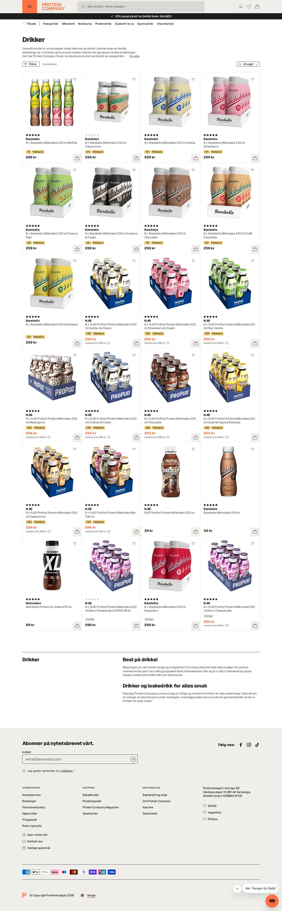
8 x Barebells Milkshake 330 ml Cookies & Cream (111, 235)
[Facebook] (240, 745)
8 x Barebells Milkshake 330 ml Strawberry (224, 144)
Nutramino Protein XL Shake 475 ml (49, 607)
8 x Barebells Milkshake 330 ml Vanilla (169, 143)
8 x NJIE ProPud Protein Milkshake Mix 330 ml (110, 514)
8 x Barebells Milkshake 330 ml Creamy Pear (52, 235)
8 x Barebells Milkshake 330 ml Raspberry (165, 608)
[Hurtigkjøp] (77, 158)
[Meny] (29, 6)
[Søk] (83, 6)
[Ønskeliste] (248, 6)
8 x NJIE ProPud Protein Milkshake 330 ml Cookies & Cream (110, 420)
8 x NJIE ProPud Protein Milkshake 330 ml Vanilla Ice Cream (110, 326)
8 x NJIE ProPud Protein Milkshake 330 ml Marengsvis (51, 420)
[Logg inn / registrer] (240, 6)
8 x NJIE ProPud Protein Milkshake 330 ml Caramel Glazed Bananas (229, 420)
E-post (26, 752)
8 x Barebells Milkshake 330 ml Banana (52, 324)
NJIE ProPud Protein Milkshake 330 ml (169, 512)
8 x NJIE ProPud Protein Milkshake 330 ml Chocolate (170, 420)
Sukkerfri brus (124, 24)
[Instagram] (248, 745)
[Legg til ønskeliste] (74, 79)
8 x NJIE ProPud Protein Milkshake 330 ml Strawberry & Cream (170, 326)
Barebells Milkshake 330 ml (222, 512)
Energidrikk (51, 24)
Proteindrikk (103, 24)
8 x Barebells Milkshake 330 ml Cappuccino (105, 144)
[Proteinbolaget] (53, 6)
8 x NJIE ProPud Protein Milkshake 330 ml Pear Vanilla (229, 326)
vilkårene (67, 771)
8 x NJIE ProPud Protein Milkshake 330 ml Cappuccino (51, 514)
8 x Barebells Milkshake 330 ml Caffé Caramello (228, 235)
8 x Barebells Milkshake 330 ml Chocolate (165, 235)
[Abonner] (133, 759)
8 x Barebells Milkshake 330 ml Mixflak (51, 143)
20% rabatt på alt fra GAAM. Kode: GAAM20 (143, 16)
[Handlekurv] (257, 6)
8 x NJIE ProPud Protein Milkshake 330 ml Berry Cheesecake (229, 608)
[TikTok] (257, 745)
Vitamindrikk (165, 24)
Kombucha (85, 24)
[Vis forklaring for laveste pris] (108, 343)
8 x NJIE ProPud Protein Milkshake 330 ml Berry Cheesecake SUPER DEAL (110, 608)
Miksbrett (68, 24)
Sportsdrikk (145, 24)
